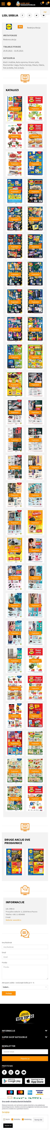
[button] (9, 4)
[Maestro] (10, 1092)
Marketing (27, 1119)
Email (4, 952)
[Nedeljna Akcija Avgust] (15, 862)
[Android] (12, 1081)
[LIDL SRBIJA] (9, 27)
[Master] (20, 1092)
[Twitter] (36, 15)
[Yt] (43, 15)
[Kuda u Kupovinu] (25, 3)
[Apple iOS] (35, 1081)
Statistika (17, 1119)
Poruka (4, 963)
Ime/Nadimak (7, 943)
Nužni (8, 1119)
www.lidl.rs (17, 920)
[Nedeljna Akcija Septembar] (37, 862)
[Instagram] (29, 15)
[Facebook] (22, 15)
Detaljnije (5, 1112)
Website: (9, 920)
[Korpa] (46, 6)
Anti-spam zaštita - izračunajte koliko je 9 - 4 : (18, 983)
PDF (45, 12)
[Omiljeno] (41, 2)
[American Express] (30, 1092)
